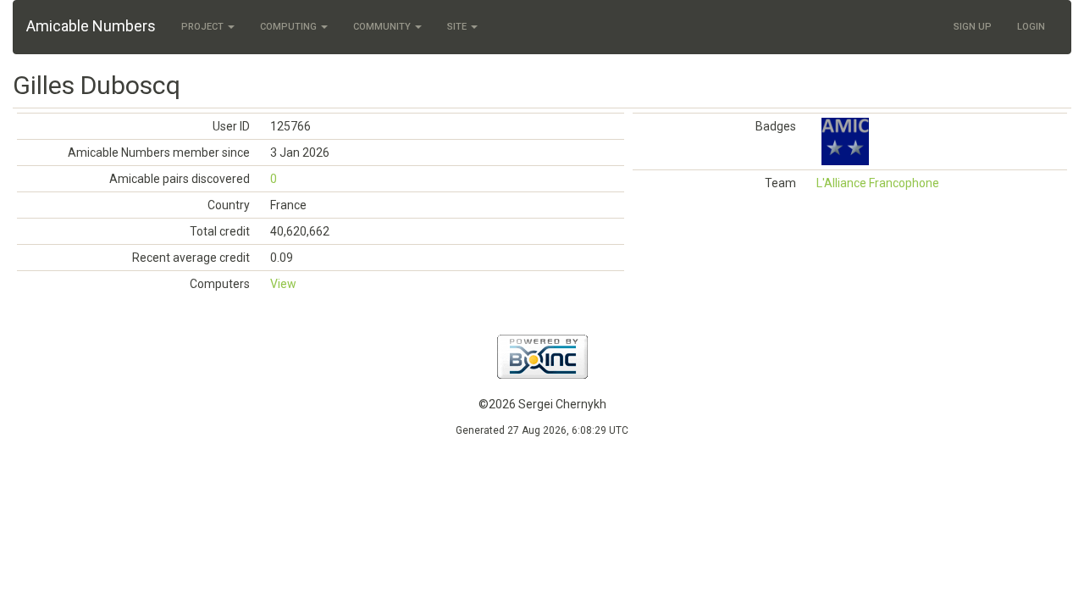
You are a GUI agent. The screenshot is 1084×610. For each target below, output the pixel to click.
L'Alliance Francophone (877, 183)
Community (383, 26)
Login (1031, 26)
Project (203, 26)
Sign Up (973, 26)
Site (458, 26)
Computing (289, 26)
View (283, 284)
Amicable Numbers (91, 26)
